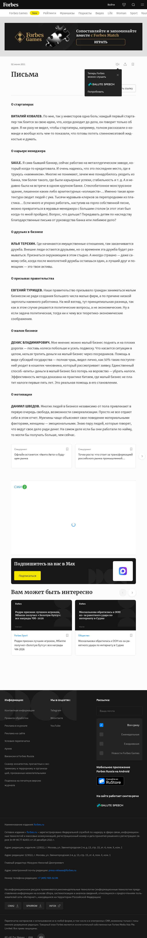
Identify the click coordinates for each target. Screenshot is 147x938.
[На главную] (10, 4)
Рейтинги (49, 13)
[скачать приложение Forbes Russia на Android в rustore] (110, 781)
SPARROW (31, 905)
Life (110, 13)
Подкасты (85, 13)
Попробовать (96, 91)
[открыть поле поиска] (133, 5)
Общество (83, 635)
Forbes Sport (21, 635)
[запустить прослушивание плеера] (117, 64)
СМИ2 (11, 905)
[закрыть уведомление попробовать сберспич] (118, 75)
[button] (142, 5)
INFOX (52, 905)
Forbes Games (23, 13)
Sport (133, 13)
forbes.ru (39, 824)
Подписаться (27, 576)
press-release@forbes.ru (62, 870)
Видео (100, 13)
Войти (111, 4)
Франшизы (67, 13)
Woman (121, 13)
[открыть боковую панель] (124, 5)
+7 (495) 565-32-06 (48, 878)
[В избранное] (67, 449)
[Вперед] (142, 456)
